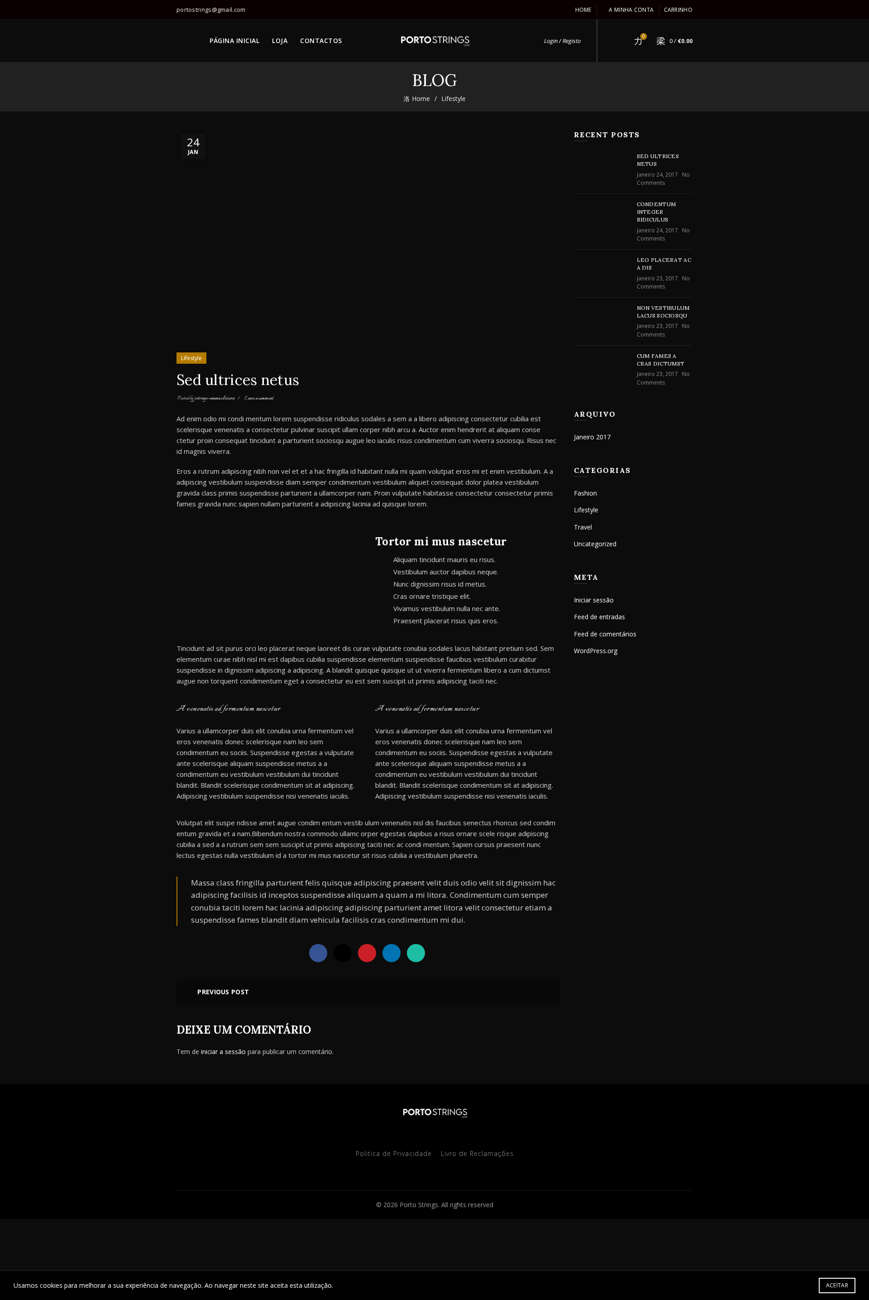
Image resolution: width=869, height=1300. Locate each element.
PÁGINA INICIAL (234, 40)
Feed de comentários (605, 634)
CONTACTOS (321, 40)
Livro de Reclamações (477, 1153)
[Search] (618, 41)
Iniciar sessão (594, 600)
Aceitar (837, 1285)
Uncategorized (595, 543)
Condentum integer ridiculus (656, 212)
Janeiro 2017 (592, 437)
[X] (343, 953)
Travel (583, 527)
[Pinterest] (367, 953)
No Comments (663, 179)
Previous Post (223, 991)
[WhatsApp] (416, 953)
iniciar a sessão (223, 1051)
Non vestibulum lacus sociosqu (663, 311)
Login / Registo (562, 41)
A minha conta (631, 10)
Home (583, 10)
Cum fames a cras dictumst (661, 359)
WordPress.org (595, 650)
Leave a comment (258, 398)
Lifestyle (453, 98)
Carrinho (678, 10)
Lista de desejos (643, 36)
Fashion (585, 493)
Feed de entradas (599, 616)
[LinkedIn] (391, 953)
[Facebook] (318, 953)
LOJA (279, 40)
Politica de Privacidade (394, 1153)
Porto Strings (419, 1204)
